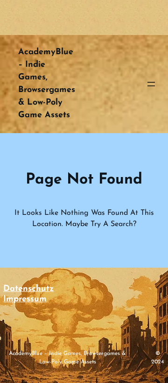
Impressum (25, 299)
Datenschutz (28, 289)
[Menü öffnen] (151, 84)
